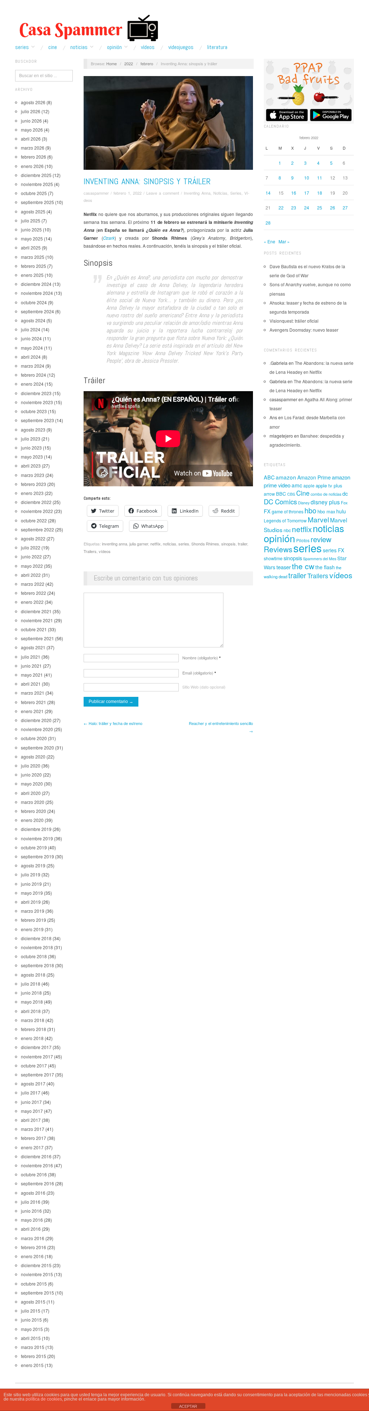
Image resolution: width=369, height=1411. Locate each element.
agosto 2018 (33, 975)
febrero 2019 (33, 920)
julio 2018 (30, 984)
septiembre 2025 (37, 202)
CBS (291, 494)
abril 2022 (31, 575)
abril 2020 (31, 793)
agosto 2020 (33, 756)
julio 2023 (30, 438)
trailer (242, 544)
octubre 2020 (34, 738)
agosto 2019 (33, 865)
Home (111, 63)
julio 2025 (30, 220)
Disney (304, 502)
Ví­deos (148, 47)
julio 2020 (30, 765)
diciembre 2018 (36, 938)
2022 (128, 63)
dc (345, 493)
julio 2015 (30, 1311)
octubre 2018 (34, 956)
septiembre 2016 (37, 1183)
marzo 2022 (32, 584)
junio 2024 (31, 338)
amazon (286, 477)
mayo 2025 (32, 238)
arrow (269, 494)
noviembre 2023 (37, 402)
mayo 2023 (32, 457)
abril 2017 (31, 1120)
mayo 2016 (32, 1220)
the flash (325, 567)
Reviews (278, 549)
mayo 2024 (32, 348)
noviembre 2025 (37, 184)
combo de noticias (326, 494)
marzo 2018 (32, 1020)
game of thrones (287, 511)
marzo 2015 (32, 1347)
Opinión (114, 47)
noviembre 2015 (37, 1274)
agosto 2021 (33, 647)
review (321, 539)
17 (306, 193)
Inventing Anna (197, 193)
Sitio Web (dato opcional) (204, 687)
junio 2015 (31, 1320)
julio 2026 (30, 111)
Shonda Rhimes (205, 544)
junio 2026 (31, 121)
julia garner (138, 544)
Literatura (217, 47)
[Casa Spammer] (87, 27)
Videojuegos (181, 47)
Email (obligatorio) (199, 673)
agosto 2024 (33, 320)
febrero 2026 (33, 157)
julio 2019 (30, 874)
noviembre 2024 (37, 293)
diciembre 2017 (36, 1047)
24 (306, 207)
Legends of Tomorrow (285, 520)
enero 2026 (32, 166)
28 (268, 223)
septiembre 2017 (37, 1074)
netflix (155, 544)
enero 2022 (32, 602)
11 (319, 177)
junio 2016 (31, 1211)
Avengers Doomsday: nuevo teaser (304, 330)
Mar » (284, 241)
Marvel (318, 519)
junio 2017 (31, 1102)
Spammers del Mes (319, 558)
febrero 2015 (33, 1356)
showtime (273, 558)
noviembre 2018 (37, 947)
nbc (287, 530)
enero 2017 (32, 1147)
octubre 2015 (34, 1283)
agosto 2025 (33, 211)
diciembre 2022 (36, 502)
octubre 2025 (34, 193)
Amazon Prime (314, 477)
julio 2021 (30, 657)
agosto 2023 (33, 429)
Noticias (79, 47)
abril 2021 (31, 684)
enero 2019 (32, 929)
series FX (333, 550)
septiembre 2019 (37, 856)
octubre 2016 (34, 1174)
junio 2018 (31, 993)
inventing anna (114, 544)
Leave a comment (162, 193)
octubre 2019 (34, 847)
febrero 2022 (33, 593)
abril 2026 (31, 139)
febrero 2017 (33, 1138)
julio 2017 (30, 1092)
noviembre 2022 (37, 511)
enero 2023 (32, 493)
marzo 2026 (32, 148)
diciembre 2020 (36, 720)
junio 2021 (31, 666)
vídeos (105, 551)
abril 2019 (31, 902)
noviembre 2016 (37, 1165)
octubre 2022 (34, 520)
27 (345, 207)
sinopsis (228, 544)
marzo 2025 (32, 257)
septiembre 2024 (37, 311)
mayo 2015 (32, 1329)
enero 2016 (32, 1256)
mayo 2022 (32, 566)
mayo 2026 (32, 130)
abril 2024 (31, 357)
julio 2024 (30, 329)
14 (268, 193)
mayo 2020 (32, 783)
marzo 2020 (32, 802)
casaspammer (96, 193)
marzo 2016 (32, 1238)
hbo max (326, 511)
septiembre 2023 (37, 420)
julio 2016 (30, 1202)
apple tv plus (329, 485)
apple (309, 485)
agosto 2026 (33, 102)
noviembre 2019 (37, 838)
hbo (310, 510)
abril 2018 (31, 1011)
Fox (344, 502)
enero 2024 (32, 384)
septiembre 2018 (37, 965)
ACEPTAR (188, 1406)
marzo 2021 (32, 693)
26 (332, 207)
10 (306, 177)
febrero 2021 (33, 702)
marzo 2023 (32, 475)
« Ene (269, 241)
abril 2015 (31, 1338)
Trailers (90, 551)
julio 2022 (30, 547)
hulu (341, 511)
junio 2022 (31, 556)
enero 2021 (32, 711)
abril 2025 (31, 247)
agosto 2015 (33, 1302)
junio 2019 (31, 884)
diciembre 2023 (36, 393)
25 (319, 207)
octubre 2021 (34, 629)
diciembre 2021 (36, 611)
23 (293, 207)
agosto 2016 (33, 1193)
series (183, 544)
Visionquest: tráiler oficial (294, 321)
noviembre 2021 (37, 620)
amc (297, 485)
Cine (52, 47)
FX (267, 511)
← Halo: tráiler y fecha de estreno (113, 723)
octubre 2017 (34, 1065)
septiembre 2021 (37, 638)
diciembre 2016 (36, 1156)
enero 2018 (32, 1038)
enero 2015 (32, 1365)
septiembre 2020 (37, 747)
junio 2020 (31, 774)
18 (319, 193)
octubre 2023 (34, 411)
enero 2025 (32, 275)
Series (22, 47)
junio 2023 (31, 447)
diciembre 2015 (36, 1265)
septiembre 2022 (37, 529)
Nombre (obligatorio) (201, 657)
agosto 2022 (33, 538)
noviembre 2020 (37, 729)
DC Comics (280, 501)
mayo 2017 (32, 1111)
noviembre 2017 (37, 1056)
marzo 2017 (32, 1129)
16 (293, 193)
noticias (169, 544)
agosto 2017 (33, 1083)
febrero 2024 (33, 375)
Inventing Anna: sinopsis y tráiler (147, 181)
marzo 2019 (32, 911)
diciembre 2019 (36, 829)
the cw (303, 566)
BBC (281, 493)
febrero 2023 (33, 484)
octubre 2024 (34, 302)
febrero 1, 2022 (128, 193)
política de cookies (44, 1399)
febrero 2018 (33, 1029)
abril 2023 (31, 466)
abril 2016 (31, 1229)
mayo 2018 (32, 1002)
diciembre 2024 (36, 284)
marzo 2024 (32, 366)
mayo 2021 (32, 675)
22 (281, 207)
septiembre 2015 (37, 1293)
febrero (147, 63)
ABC (269, 477)
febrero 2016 (33, 1247)
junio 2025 (31, 229)
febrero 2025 (33, 266)
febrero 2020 (33, 811)
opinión (279, 538)
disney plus (325, 502)
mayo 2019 (32, 893)
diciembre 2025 (36, 175)
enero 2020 (32, 820)
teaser (283, 567)
